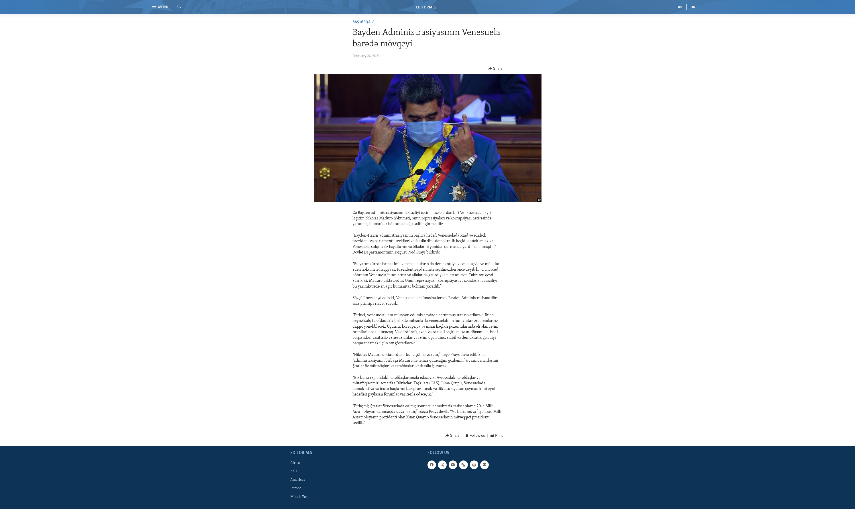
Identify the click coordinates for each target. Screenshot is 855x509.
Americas (297, 480)
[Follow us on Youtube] (453, 464)
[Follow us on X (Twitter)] (442, 464)
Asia (293, 471)
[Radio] (680, 7)
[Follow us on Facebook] (432, 464)
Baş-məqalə (363, 22)
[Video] (693, 7)
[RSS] (463, 464)
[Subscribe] (484, 464)
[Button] (495, 68)
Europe (295, 488)
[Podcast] (474, 464)
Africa (295, 463)
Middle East (299, 497)
